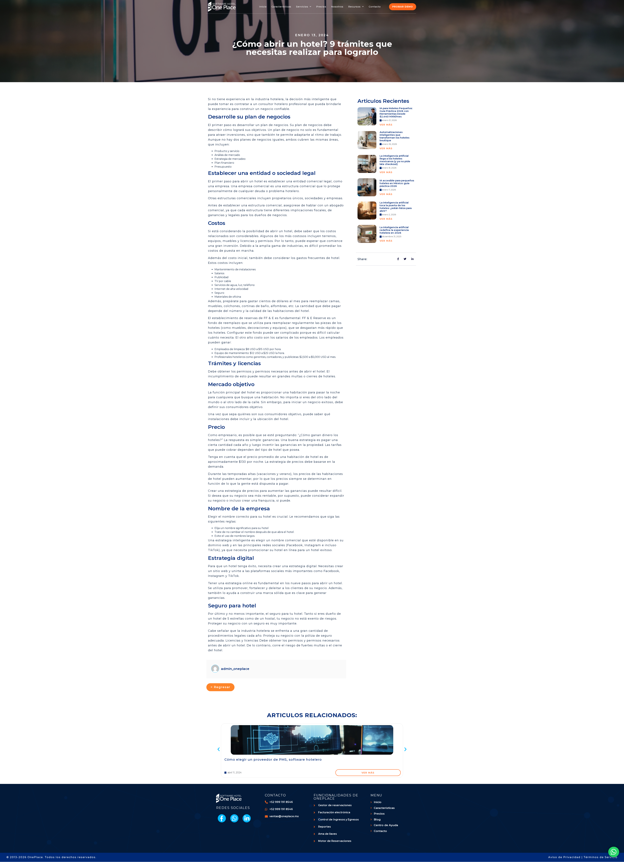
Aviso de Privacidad (564, 857)
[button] (218, 749)
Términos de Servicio (601, 857)
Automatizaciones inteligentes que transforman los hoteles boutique (394, 136)
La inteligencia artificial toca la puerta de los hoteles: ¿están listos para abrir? (396, 206)
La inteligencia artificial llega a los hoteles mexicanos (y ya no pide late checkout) (395, 160)
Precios (321, 6)
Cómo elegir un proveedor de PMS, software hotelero (273, 759)
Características (281, 6)
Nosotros (337, 6)
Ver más (386, 124)
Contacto (375, 6)
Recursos (354, 6)
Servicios (302, 6)
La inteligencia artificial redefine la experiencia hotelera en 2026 (394, 230)
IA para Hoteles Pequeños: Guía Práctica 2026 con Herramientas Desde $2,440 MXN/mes (396, 112)
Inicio (263, 6)
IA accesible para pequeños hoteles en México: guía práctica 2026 (397, 183)
